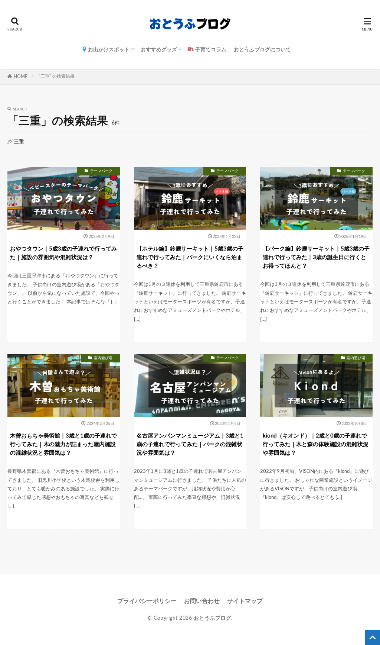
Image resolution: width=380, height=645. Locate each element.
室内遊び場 (103, 358)
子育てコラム (210, 49)
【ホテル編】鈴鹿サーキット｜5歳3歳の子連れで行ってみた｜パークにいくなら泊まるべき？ (190, 257)
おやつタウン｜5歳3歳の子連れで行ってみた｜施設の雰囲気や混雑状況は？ (63, 253)
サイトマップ (245, 601)
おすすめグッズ (159, 49)
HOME (20, 76)
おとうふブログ (213, 618)
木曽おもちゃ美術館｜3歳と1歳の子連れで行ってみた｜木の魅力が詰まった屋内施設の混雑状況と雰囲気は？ (63, 444)
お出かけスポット (108, 49)
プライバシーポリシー (147, 601)
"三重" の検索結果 (57, 76)
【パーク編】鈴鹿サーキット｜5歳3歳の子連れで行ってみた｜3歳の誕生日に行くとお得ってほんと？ (316, 257)
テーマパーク (101, 171)
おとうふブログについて (262, 49)
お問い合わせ (202, 601)
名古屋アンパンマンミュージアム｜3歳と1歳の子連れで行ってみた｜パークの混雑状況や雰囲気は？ (190, 444)
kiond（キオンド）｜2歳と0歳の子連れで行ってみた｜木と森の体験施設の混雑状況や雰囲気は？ (315, 444)
